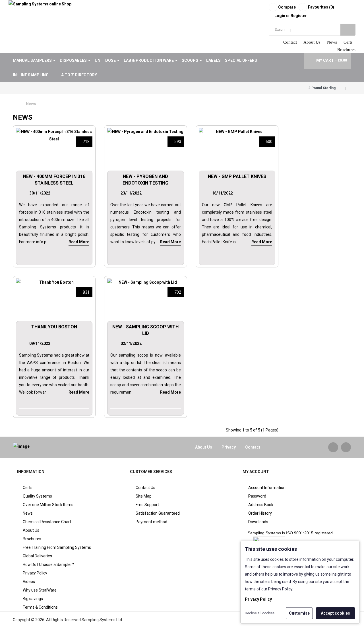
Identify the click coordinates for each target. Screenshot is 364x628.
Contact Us (145, 487)
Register (299, 15)
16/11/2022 (222, 193)
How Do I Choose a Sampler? (48, 564)
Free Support (147, 504)
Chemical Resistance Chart (47, 521)
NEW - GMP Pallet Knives (237, 176)
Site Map (144, 496)
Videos (29, 581)
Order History (260, 513)
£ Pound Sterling (322, 88)
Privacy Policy (35, 573)
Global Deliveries (37, 556)
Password (257, 496)
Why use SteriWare (40, 590)
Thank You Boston (54, 327)
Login (280, 15)
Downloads (258, 521)
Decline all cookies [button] (259, 613)
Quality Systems (37, 496)
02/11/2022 (131, 343)
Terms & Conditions (40, 607)
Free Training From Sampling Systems (57, 547)
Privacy (229, 447)
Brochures (346, 49)
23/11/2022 (131, 193)
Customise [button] (299, 613)
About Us (311, 42)
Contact (290, 42)
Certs (348, 42)
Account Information (267, 487)
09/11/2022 (39, 343)
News (332, 42)
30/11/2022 (39, 193)
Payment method (151, 521)
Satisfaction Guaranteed (158, 513)
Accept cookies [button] (335, 613)
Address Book (260, 504)
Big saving (32, 598)
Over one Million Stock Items (48, 504)
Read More (79, 242)
